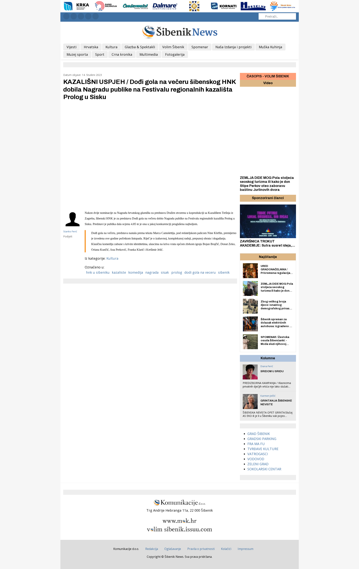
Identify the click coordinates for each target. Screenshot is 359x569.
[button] (243, 198)
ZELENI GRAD (258, 464)
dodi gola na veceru (200, 272)
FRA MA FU (256, 444)
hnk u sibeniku (98, 272)
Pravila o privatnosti (201, 549)
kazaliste (119, 272)
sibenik (224, 272)
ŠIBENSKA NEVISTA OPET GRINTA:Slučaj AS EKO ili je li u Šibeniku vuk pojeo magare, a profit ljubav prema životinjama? (267, 418)
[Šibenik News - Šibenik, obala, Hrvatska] (179, 32)
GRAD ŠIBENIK (258, 433)
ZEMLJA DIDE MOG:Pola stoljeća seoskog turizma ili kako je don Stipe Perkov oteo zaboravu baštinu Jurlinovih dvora (267, 184)
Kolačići (226, 549)
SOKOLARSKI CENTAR (264, 469)
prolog (176, 272)
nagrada (152, 272)
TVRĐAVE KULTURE (262, 449)
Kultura (112, 258)
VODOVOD (255, 459)
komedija (135, 272)
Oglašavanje (172, 549)
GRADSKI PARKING (261, 438)
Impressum (245, 549)
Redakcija (151, 549)
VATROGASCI (257, 454)
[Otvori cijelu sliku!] (150, 155)
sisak (165, 272)
